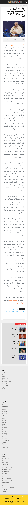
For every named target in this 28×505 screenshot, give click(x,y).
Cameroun (5, 462)
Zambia (4, 445)
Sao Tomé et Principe (8, 487)
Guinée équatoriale (7, 480)
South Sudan (5, 440)
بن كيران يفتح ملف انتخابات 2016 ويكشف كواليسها (18, 336)
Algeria (4, 372)
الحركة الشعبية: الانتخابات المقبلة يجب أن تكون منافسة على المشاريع (18, 343)
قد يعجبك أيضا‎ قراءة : (20, 324)
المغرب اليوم (13, 300)
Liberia (4, 422)
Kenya (4, 418)
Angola (4, 404)
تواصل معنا (7, 496)
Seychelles (5, 435)
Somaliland (5, 385)
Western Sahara (6, 381)
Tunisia (4, 389)
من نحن (20, 496)
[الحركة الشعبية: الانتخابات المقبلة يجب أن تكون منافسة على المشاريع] (22, 343)
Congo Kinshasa (6, 469)
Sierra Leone (5, 436)
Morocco (4, 380)
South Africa (5, 438)
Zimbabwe (5, 447)
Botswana (5, 406)
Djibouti (4, 473)
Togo (3, 493)
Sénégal (4, 489)
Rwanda (4, 433)
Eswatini (4, 411)
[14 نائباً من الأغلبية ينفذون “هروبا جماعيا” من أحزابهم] (22, 357)
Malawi (4, 424)
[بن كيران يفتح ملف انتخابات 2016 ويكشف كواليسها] (22, 336)
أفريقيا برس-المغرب (20, 311)
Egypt (4, 374)
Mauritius (4, 426)
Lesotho (4, 420)
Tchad (4, 491)
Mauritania (5, 378)
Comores (4, 466)
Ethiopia (4, 413)
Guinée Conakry (6, 478)
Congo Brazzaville (7, 467)
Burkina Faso (5, 458)
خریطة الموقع (19, 498)
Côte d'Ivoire (5, 471)
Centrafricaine (6, 464)
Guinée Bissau (6, 476)
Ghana (4, 417)
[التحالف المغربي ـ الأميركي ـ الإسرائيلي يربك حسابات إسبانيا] (22, 329)
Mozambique (5, 427)
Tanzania (4, 442)
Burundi (4, 460)
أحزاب (21, 5)
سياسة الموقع (14, 496)
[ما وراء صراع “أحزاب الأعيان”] (22, 350)
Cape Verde (5, 408)
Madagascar (5, 482)
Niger (3, 485)
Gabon (4, 475)
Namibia (4, 429)
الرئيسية (25, 5)
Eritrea (4, 409)
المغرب (5, 311)
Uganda (4, 444)
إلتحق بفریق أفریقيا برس (9, 498)
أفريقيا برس (20, 303)
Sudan (4, 387)
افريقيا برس (11, 311)
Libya (3, 376)
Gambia (4, 415)
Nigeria (4, 431)
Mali (3, 484)
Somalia (4, 383)
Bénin (3, 457)
